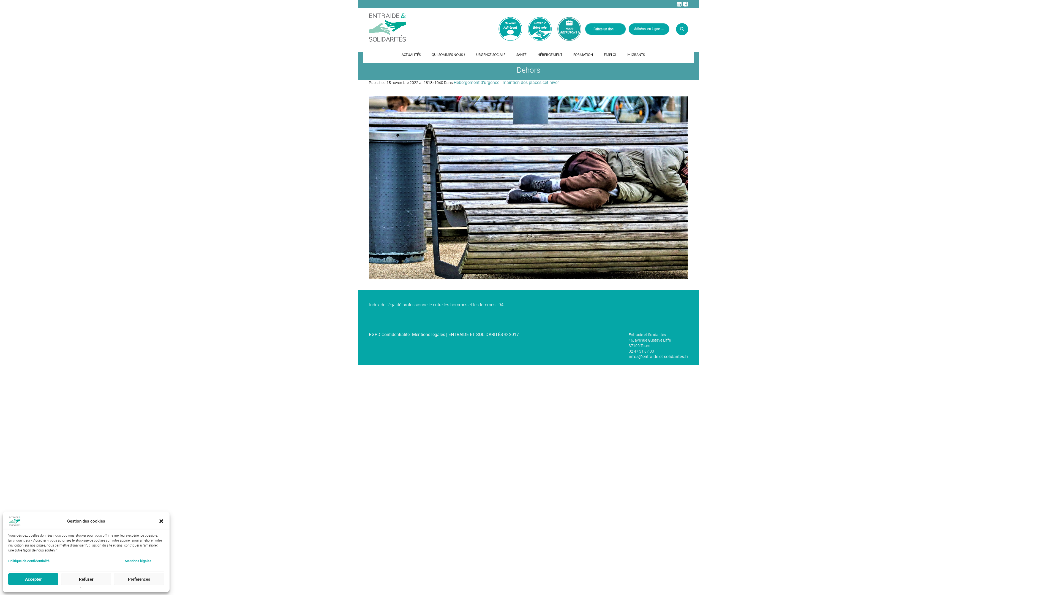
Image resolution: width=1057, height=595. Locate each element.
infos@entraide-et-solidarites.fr (658, 356)
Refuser (86, 579)
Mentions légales (138, 561)
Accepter (33, 579)
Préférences (139, 579)
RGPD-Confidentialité (389, 334)
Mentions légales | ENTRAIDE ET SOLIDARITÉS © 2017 (465, 334)
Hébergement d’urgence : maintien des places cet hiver (506, 82)
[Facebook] (685, 4)
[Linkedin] (679, 4)
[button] (161, 521)
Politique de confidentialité (29, 561)
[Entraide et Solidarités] (387, 27)
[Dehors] (528, 187)
